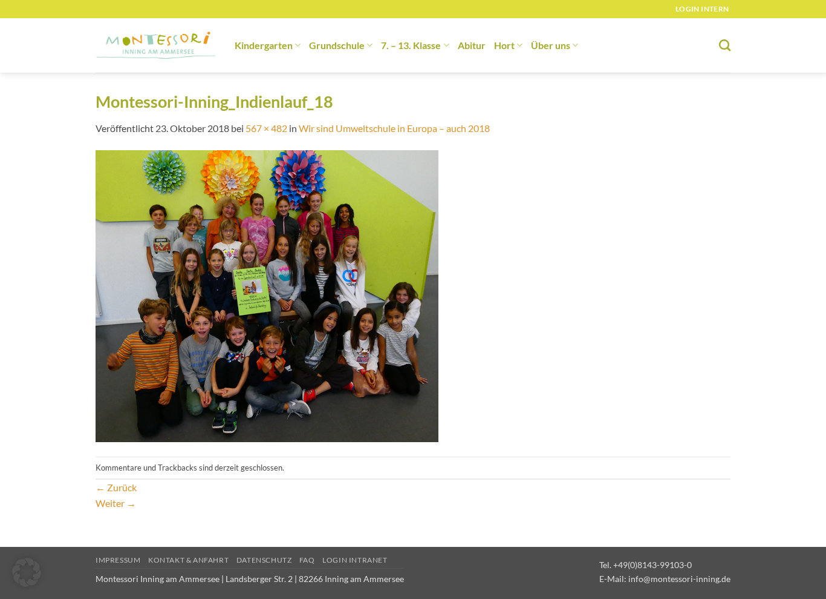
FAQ (307, 559)
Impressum (118, 559)
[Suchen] (724, 45)
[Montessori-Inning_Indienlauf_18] (267, 295)
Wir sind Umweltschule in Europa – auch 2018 (394, 128)
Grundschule (337, 45)
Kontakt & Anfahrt (188, 559)
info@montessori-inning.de (679, 579)
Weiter (116, 503)
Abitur (472, 45)
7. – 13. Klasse (411, 45)
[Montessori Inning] (156, 46)
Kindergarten (264, 45)
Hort (504, 45)
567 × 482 (266, 128)
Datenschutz (264, 559)
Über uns (550, 45)
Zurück (116, 487)
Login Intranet (355, 559)
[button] (26, 572)
